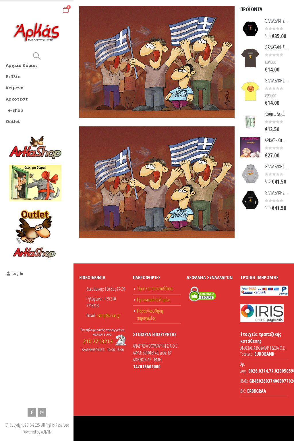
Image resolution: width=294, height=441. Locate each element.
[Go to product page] (250, 28)
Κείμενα (15, 87)
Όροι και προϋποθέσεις (155, 288)
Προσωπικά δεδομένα (153, 299)
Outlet (13, 121)
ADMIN (46, 432)
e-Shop (15, 110)
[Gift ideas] (35, 183)
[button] (36, 56)
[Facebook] (32, 412)
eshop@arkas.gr (108, 315)
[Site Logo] (36, 32)
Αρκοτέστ (17, 99)
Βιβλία (13, 76)
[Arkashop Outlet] (35, 233)
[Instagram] (42, 412)
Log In (17, 273)
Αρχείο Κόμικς (22, 65)
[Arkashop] (35, 147)
